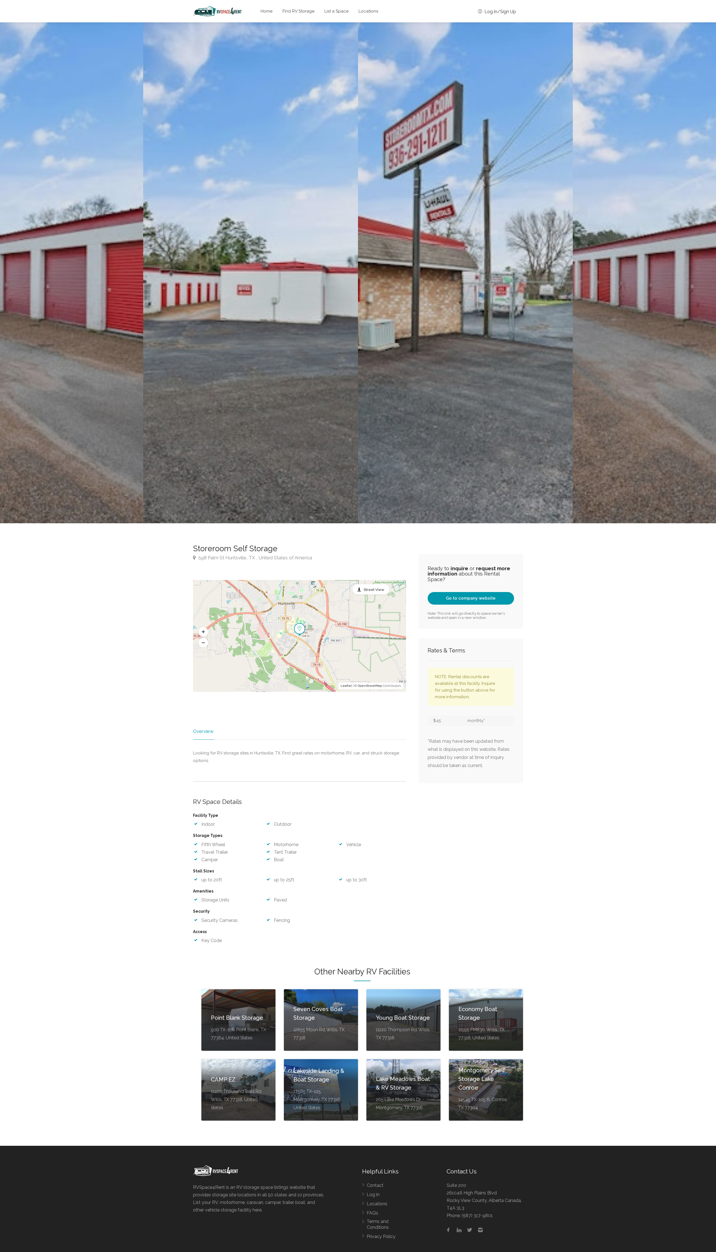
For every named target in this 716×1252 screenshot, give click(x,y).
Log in (373, 1194)
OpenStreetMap (370, 686)
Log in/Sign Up (499, 11)
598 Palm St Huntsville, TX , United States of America (254, 557)
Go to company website (471, 598)
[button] (203, 631)
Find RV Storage (298, 11)
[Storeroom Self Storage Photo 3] (250, 272)
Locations (368, 11)
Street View (374, 590)
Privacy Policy (381, 1236)
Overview (203, 731)
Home (266, 11)
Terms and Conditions (378, 1224)
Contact (375, 1185)
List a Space (336, 11)
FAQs (372, 1213)
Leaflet (346, 686)
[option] (465, 272)
